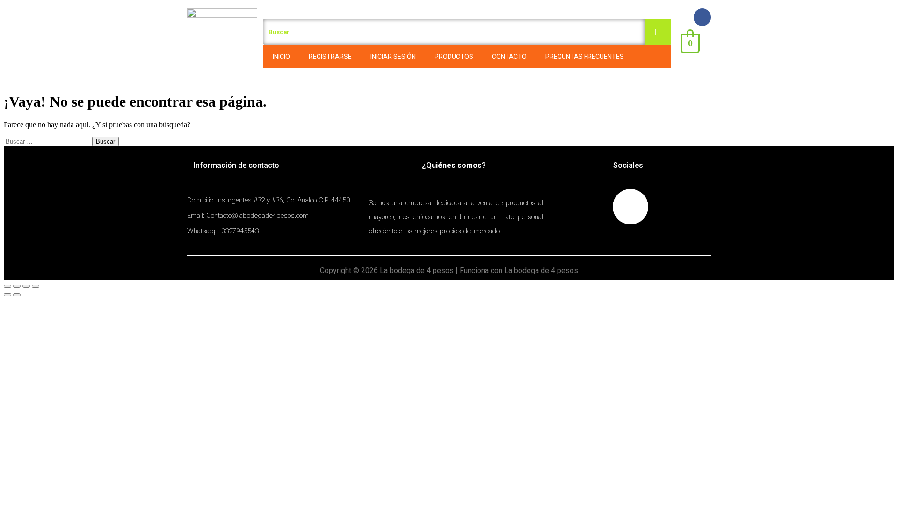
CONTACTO (509, 56)
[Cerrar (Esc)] (7, 286)
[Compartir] (17, 286)
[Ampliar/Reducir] (35, 286)
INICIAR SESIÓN (393, 56)
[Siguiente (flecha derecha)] (17, 294)
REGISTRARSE (330, 56)
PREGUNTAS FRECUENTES (584, 56)
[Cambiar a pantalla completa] (26, 286)
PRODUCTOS (454, 56)
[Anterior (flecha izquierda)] (7, 294)
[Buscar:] (48, 141)
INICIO (281, 56)
